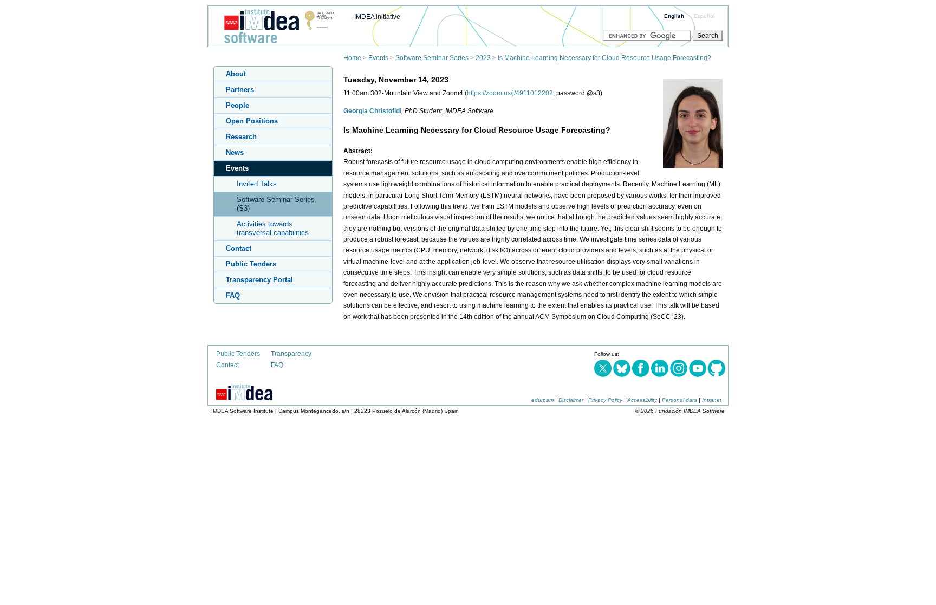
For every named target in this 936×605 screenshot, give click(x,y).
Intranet (712, 400)
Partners (240, 90)
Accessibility (642, 400)
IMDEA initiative (377, 17)
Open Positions (252, 121)
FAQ (233, 295)
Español (704, 16)
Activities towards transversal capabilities (273, 228)
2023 (483, 58)
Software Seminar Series (432, 58)
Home (352, 58)
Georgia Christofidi (372, 111)
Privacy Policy (605, 400)
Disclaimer (570, 400)
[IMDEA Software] (275, 44)
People (237, 105)
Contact (238, 248)
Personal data (679, 400)
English (674, 16)
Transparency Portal (259, 280)
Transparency (291, 353)
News (235, 152)
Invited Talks (257, 184)
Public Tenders (251, 264)
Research (241, 137)
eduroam (542, 400)
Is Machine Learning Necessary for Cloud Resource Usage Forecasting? (604, 58)
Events (378, 58)
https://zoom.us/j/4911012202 (510, 93)
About (236, 74)
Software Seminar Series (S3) (276, 204)
